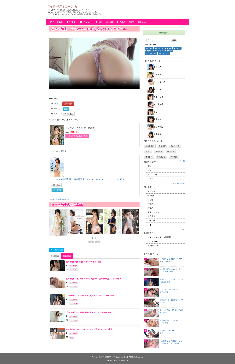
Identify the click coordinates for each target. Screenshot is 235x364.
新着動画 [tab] (67, 255)
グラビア (178, 48)
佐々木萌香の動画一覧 (61, 199)
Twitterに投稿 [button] (57, 250)
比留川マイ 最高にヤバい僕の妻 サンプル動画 (171, 260)
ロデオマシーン (165, 53)
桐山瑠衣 (170, 151)
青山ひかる (175, 146)
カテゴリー (86, 22)
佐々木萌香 (68, 103)
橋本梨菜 (174, 156)
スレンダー (74, 270)
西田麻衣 (148, 156)
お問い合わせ (142, 22)
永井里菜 (158, 151)
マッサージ (159, 48)
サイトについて (112, 360)
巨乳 (66, 109)
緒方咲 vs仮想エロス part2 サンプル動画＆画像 (171, 270)
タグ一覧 (181, 229)
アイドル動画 (56, 21)
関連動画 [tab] (55, 255)
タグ (100, 22)
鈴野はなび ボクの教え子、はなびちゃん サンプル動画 (171, 341)
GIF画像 (169, 48)
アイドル (71, 22)
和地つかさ (161, 156)
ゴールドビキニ (151, 53)
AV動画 (122, 22)
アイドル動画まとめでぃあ (62, 6)
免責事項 (131, 22)
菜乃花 (148, 151)
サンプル (149, 48)
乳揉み (149, 51)
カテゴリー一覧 (179, 183)
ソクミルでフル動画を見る (77, 136)
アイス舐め (68, 114)
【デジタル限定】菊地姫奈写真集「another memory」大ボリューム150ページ (90, 179)
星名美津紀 (149, 146)
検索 (174, 40)
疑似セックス (158, 51)
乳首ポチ (169, 51)
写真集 (111, 22)
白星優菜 (162, 146)
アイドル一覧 (180, 160)
